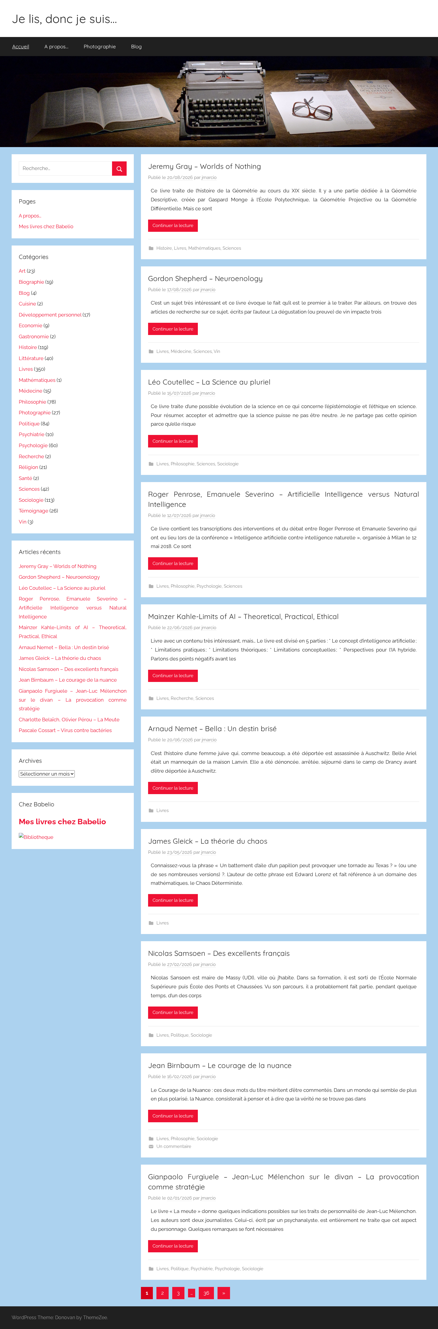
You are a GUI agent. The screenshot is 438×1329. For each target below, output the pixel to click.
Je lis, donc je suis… (64, 18)
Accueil (20, 46)
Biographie (31, 282)
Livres (180, 248)
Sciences (232, 248)
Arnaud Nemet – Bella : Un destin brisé (212, 728)
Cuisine (27, 304)
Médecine (181, 351)
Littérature (31, 358)
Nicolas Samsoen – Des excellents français (219, 953)
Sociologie (228, 464)
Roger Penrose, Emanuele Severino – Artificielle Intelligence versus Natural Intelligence (73, 608)
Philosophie (183, 464)
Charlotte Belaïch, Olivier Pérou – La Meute (69, 720)
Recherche (182, 698)
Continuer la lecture (173, 225)
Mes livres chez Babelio (46, 226)
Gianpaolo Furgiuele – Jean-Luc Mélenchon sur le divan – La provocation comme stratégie (73, 700)
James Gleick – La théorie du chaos (207, 840)
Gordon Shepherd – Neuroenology (205, 278)
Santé (25, 478)
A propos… (56, 46)
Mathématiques (204, 248)
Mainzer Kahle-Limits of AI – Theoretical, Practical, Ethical (243, 616)
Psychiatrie (202, 1268)
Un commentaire (173, 1146)
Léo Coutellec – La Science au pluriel (209, 381)
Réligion (28, 467)
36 (206, 1293)
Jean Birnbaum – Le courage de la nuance (220, 1065)
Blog (136, 46)
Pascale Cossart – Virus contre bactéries (65, 730)
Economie (30, 325)
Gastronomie (34, 336)
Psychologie (209, 586)
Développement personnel (50, 315)
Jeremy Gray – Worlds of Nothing (204, 166)
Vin (217, 351)
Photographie (100, 46)
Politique (180, 1035)
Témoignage (33, 511)
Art (22, 271)
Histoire (164, 248)
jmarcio (209, 177)
